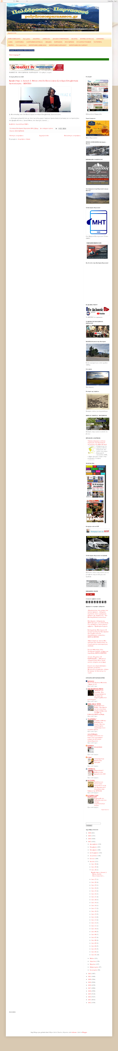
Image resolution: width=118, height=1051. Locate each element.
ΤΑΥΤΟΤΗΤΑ (98, 42)
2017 (89, 988)
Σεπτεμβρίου (94, 853)
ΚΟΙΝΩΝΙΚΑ (100, 39)
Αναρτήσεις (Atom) (24, 139)
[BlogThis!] (61, 128)
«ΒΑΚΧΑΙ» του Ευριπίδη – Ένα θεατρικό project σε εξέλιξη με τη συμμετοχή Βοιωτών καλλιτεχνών (97, 694)
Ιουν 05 (94, 943)
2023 (89, 841)
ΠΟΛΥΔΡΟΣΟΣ (69, 42)
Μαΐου (92, 958)
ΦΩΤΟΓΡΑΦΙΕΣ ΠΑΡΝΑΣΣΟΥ (57, 45)
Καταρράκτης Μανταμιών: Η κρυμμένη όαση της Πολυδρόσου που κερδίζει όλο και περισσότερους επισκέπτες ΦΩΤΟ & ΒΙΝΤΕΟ (98, 633)
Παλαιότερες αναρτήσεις (72, 135)
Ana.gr (88, 469)
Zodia (102, 471)
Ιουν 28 (94, 870)
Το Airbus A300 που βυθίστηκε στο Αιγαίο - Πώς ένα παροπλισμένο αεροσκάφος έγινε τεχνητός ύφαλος (97, 725)
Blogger (84, 1032)
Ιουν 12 (94, 923)
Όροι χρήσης (26, 39)
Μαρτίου (93, 964)
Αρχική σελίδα (12, 33)
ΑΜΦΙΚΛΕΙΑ (46, 39)
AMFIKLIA (91, 769)
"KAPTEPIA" (92, 719)
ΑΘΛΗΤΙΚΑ (36, 39)
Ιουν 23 (94, 891)
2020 (89, 979)
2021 (89, 976)
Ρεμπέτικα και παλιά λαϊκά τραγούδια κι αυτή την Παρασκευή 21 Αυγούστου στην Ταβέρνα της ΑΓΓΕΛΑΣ (97, 786)
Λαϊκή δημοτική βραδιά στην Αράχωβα (99, 760)
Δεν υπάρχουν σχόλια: (47, 128)
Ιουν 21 (94, 897)
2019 (89, 982)
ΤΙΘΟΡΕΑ (11, 45)
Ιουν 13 (94, 920)
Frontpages (89, 466)
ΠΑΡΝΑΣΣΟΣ (58, 42)
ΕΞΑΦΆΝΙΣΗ (98, 747)
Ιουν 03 (94, 949)
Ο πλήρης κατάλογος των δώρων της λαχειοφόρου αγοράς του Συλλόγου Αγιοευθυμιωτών (95, 738)
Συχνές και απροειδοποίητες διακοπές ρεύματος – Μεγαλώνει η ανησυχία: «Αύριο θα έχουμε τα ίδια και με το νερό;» (98, 669)
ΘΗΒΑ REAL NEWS (94, 704)
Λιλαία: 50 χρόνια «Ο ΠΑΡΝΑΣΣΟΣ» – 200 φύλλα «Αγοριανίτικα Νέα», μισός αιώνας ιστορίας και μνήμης (97, 659)
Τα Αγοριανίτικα (21, 45)
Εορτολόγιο (89, 473)
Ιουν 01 (94, 955)
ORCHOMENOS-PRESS (95, 689)
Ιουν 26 (94, 882)
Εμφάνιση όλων (105, 809)
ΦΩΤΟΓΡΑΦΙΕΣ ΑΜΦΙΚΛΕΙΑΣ (37, 45)
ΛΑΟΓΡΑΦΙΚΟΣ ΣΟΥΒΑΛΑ (34, 42)
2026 (89, 833)
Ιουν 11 (94, 926)
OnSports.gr (94, 469)
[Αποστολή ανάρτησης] (56, 128)
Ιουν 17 (94, 908)
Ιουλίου (92, 858)
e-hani (89, 757)
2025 (89, 836)
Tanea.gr (88, 471)
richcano (74, 1032)
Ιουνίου (92, 861)
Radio (98, 473)
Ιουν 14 (94, 917)
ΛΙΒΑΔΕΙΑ (48, 42)
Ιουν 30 (94, 864)
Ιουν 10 (94, 929)
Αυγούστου (93, 856)
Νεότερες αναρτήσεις (16, 135)
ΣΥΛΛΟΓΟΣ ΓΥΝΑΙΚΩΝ (84, 42)
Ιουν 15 (94, 914)
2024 (89, 839)
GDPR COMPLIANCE (14, 39)
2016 (89, 991)
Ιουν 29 (94, 867)
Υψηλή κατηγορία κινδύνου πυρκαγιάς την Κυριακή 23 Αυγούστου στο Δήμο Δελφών (97, 442)
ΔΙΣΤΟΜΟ (91, 780)
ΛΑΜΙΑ (10, 42)
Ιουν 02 (94, 952)
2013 (89, 1000)
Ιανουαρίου (94, 970)
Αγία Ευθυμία (92, 734)
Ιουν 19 (94, 902)
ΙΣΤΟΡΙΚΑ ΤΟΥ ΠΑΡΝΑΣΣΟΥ (93, 796)
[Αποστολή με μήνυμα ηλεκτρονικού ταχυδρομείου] (59, 128)
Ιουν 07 (94, 937)
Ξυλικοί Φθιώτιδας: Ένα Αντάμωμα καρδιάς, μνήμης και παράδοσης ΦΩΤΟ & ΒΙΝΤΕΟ (98, 651)
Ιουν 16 (94, 911)
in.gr (93, 471)
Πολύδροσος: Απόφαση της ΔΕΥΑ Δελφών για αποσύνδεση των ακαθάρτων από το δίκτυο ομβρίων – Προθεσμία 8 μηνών (98, 623)
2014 (89, 997)
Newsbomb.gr (101, 466)
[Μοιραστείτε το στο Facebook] (64, 128)
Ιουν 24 (94, 888)
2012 (89, 1002)
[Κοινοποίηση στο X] (62, 128)
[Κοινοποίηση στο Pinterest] (65, 128)
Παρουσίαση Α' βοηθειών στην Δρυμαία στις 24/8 (99, 772)
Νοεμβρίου (93, 847)
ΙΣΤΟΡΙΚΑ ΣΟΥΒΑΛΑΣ (87, 39)
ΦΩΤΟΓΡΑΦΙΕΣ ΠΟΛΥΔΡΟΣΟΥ (78, 45)
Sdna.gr (101, 469)
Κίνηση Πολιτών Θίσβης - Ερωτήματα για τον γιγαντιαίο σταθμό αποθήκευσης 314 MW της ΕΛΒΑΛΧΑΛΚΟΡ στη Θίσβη (97, 710)
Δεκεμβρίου (94, 844)
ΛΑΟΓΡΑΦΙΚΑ (19, 42)
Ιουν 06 (94, 940)
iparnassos (91, 681)
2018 (89, 985)
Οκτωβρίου (93, 850)
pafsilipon (91, 746)
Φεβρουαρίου (94, 967)
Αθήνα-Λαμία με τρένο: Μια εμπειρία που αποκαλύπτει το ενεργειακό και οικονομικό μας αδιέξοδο (98, 643)
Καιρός (103, 473)
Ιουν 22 (94, 894)
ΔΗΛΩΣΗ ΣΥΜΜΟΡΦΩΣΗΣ (61, 39)
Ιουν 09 (94, 931)
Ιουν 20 (94, 900)
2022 (89, 973)
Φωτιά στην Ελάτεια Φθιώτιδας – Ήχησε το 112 (97, 683)
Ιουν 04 (94, 946)
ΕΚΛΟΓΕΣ (74, 39)
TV (94, 473)
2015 (89, 994)
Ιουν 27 (94, 879)
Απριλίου (93, 961)
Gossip (98, 471)
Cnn (95, 466)
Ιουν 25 (94, 885)
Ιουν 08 (94, 934)
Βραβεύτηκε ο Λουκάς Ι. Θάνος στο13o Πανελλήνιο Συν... (99, 874)
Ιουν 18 (94, 905)
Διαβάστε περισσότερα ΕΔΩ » (19, 124)
